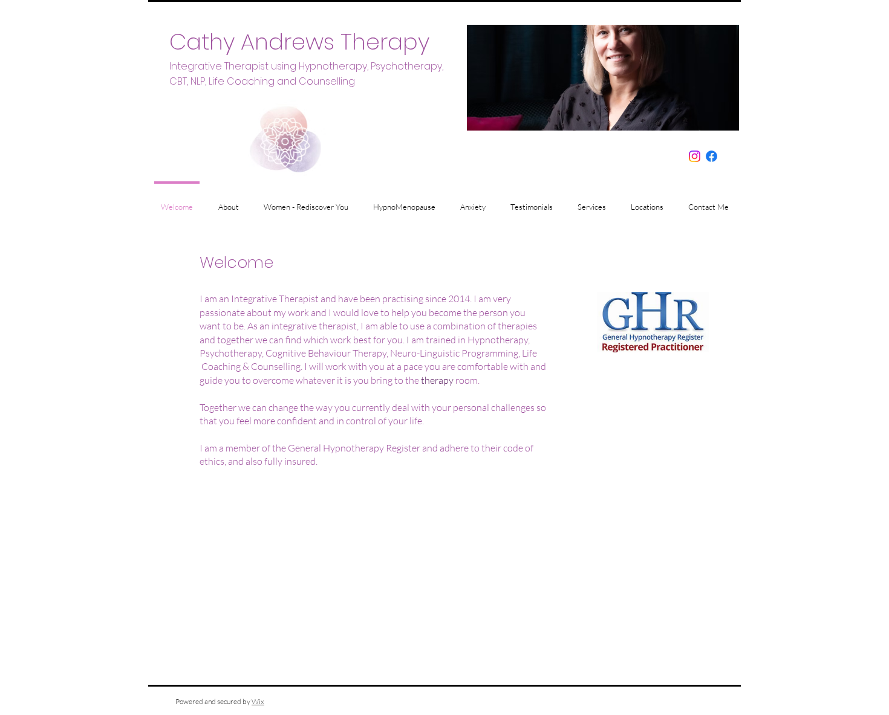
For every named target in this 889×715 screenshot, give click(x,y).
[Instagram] (694, 156)
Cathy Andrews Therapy (299, 41)
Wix (258, 701)
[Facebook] (711, 156)
